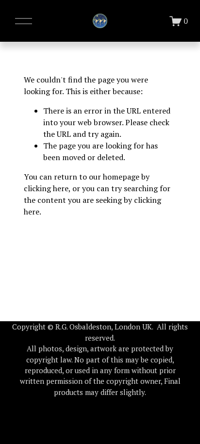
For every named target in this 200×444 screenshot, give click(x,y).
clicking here (46, 188)
